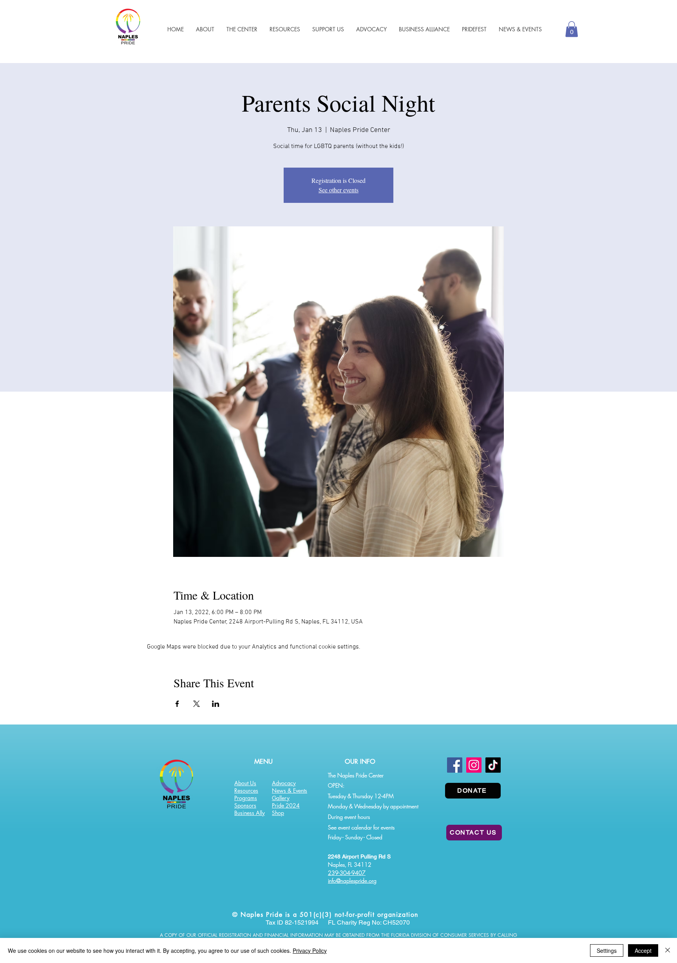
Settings (607, 950)
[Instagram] (474, 765)
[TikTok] (493, 765)
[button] (284, 29)
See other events (338, 190)
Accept (643, 950)
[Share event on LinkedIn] (215, 704)
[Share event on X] (196, 704)
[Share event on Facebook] (177, 704)
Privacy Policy (310, 950)
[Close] (667, 950)
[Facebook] (454, 765)
